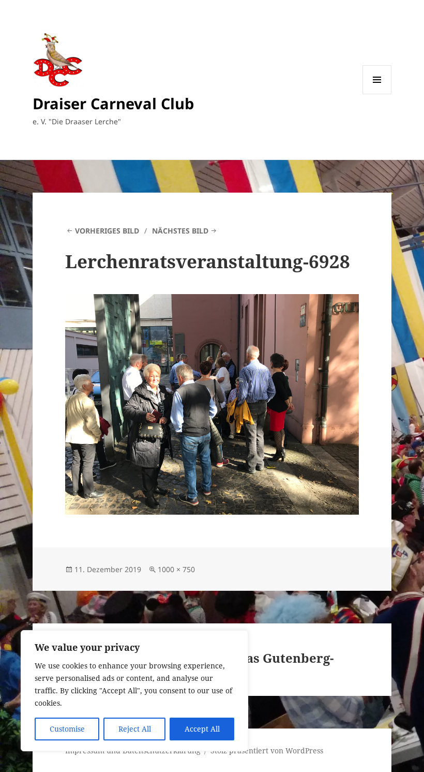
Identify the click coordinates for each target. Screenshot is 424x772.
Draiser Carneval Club (113, 103)
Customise (67, 729)
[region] (134, 690)
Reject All (134, 729)
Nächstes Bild (180, 231)
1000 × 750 (176, 569)
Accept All (202, 729)
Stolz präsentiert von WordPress (266, 750)
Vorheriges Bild (107, 231)
